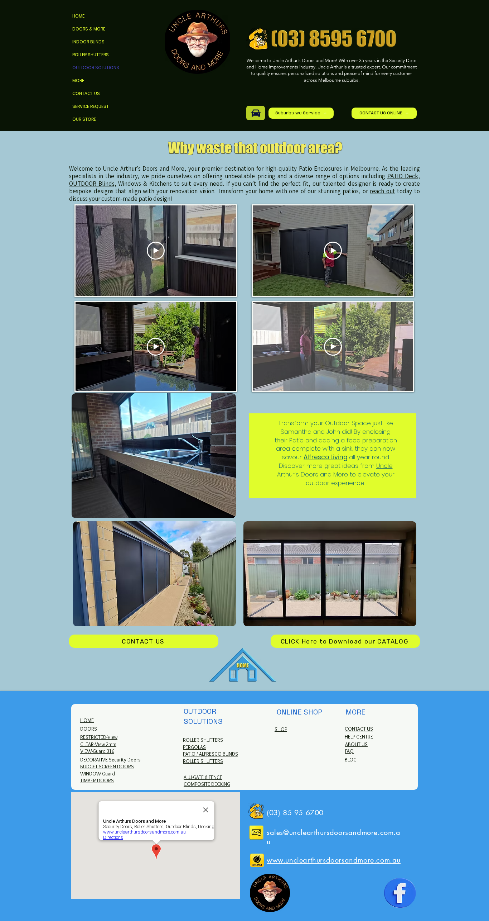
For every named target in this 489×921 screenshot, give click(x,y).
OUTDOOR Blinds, (92, 183)
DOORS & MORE (88, 29)
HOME (78, 16)
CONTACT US (86, 93)
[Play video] (156, 251)
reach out (382, 191)
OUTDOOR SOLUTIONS (95, 68)
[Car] (255, 113)
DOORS (88, 729)
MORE (78, 80)
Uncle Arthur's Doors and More (335, 470)
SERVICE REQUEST (90, 106)
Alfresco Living (326, 457)
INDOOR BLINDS (88, 42)
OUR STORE (84, 119)
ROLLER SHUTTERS (90, 55)
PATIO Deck (402, 176)
